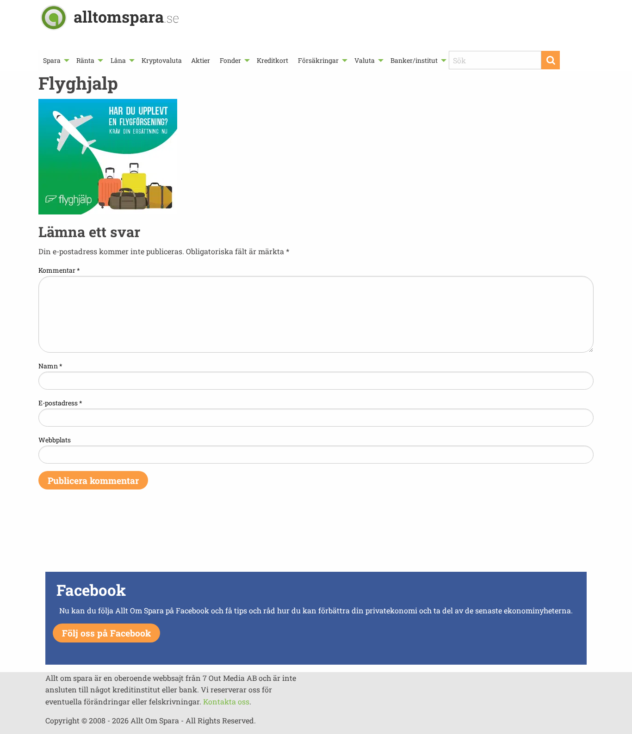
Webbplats (54, 439)
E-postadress (60, 402)
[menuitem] (55, 60)
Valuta (364, 60)
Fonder (230, 60)
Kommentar (59, 270)
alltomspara (126, 16)
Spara (52, 60)
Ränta (85, 60)
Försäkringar (318, 60)
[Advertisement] (316, 536)
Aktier (200, 60)
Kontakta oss (226, 701)
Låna (118, 60)
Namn (50, 365)
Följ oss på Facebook (106, 633)
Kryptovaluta (162, 60)
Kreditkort (272, 60)
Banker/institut (414, 60)
